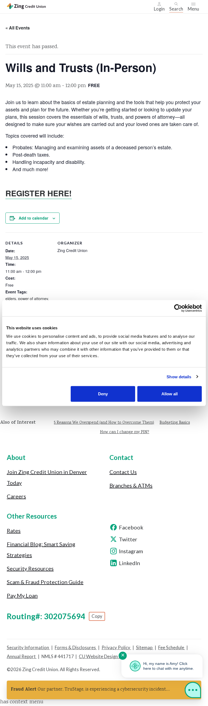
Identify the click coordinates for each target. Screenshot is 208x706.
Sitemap (144, 647)
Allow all (169, 394)
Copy (97, 616)
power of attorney (33, 298)
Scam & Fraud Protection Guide (45, 582)
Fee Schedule (171, 647)
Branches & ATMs (130, 485)
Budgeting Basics (175, 423)
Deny (103, 394)
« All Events (17, 28)
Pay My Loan (22, 595)
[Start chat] (193, 691)
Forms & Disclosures (76, 647)
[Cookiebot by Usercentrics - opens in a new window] (178, 308)
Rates (14, 530)
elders (10, 298)
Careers (16, 496)
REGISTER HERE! (38, 193)
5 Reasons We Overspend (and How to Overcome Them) (104, 423)
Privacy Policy (116, 647)
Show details (179, 376)
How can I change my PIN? (124, 432)
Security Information (28, 647)
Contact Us (123, 472)
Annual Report (22, 656)
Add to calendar (33, 218)
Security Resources (30, 568)
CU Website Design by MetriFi (109, 656)
